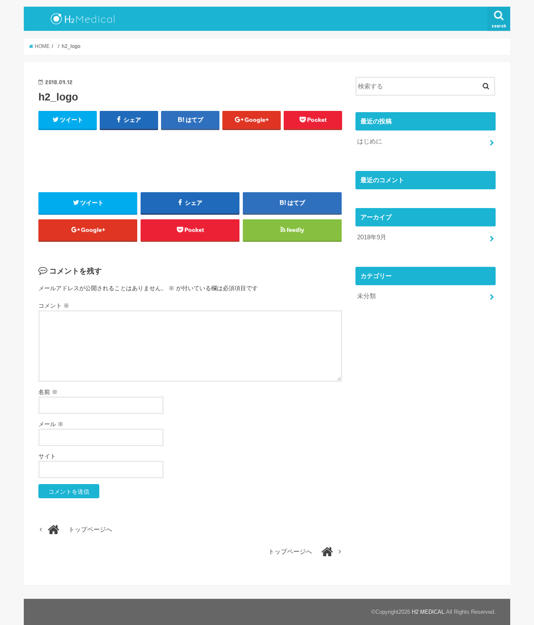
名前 (48, 392)
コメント (53, 305)
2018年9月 (371, 237)
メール (50, 424)
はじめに (369, 141)
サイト (47, 456)
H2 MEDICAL (428, 612)
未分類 (366, 296)
